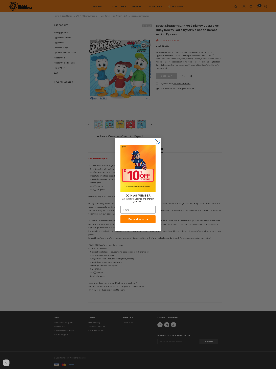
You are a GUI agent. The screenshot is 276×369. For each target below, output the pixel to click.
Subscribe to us (138, 219)
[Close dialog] (157, 141)
